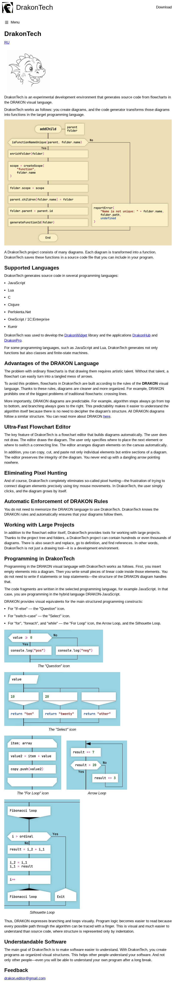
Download (164, 7)
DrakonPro (12, 340)
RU (6, 42)
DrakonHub (141, 335)
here (106, 416)
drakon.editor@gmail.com (25, 978)
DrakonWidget (75, 335)
